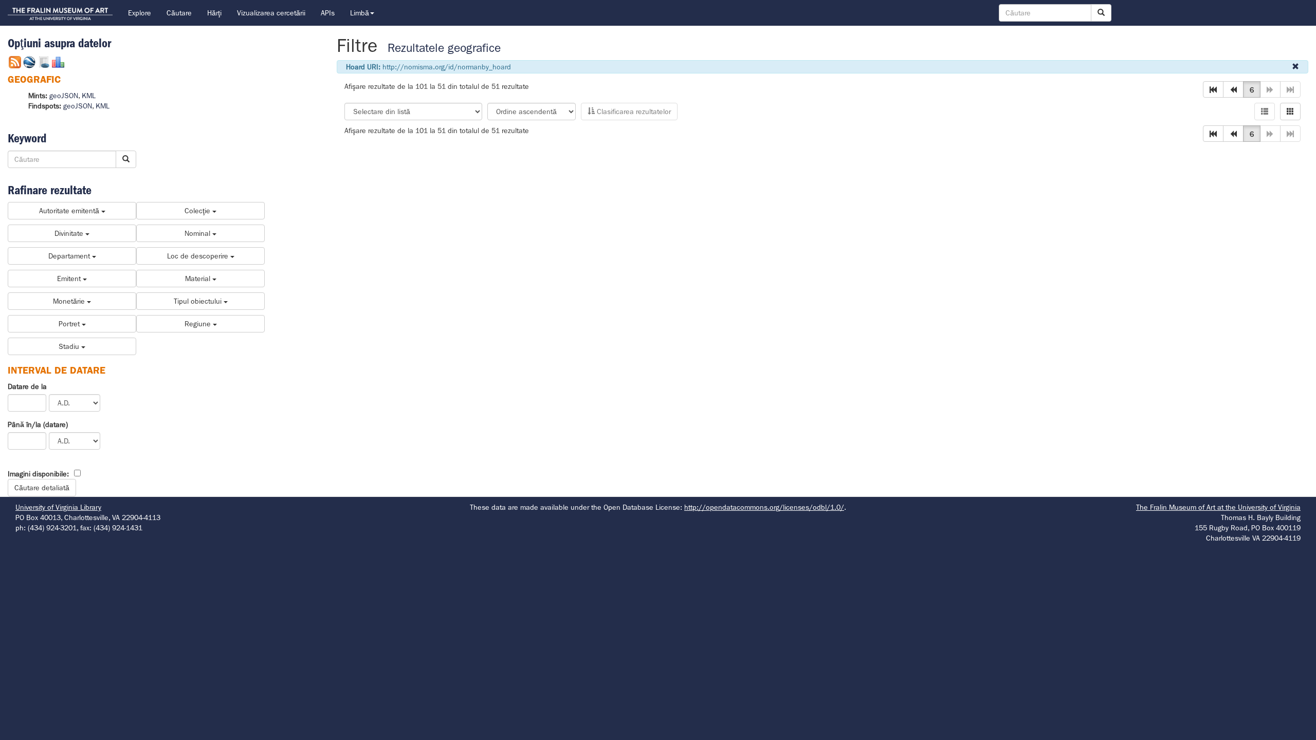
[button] (1213, 89)
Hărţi (214, 12)
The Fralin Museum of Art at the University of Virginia (1218, 507)
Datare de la (27, 386)
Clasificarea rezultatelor (633, 111)
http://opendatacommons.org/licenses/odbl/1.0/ (764, 507)
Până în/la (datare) (38, 424)
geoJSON (63, 95)
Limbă (359, 12)
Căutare (179, 12)
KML (89, 95)
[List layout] (1264, 111)
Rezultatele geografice (444, 48)
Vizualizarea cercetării (271, 12)
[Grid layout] (1290, 111)
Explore (139, 12)
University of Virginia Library (58, 507)
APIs (328, 12)
